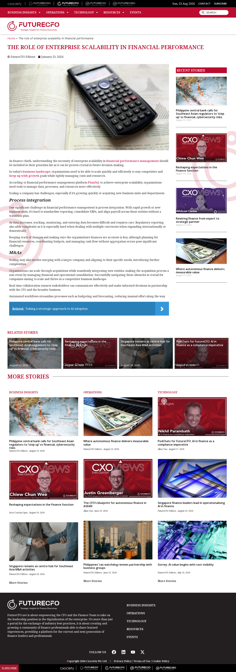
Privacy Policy (122, 661)
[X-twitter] (142, 652)
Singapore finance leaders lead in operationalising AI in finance (191, 504)
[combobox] (214, 12)
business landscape (36, 171)
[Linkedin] (123, 652)
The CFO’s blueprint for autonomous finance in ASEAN (114, 504)
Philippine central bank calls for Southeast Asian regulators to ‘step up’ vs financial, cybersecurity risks (200, 113)
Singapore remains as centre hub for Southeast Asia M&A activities (145, 343)
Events (135, 12)
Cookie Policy (160, 661)
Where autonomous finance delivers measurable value (200, 270)
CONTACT (204, 3)
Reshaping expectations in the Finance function (196, 168)
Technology (84, 12)
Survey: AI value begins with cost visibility (186, 564)
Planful (93, 182)
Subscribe (9, 668)
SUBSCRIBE (220, 3)
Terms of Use (142, 661)
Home (11, 38)
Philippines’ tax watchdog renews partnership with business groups (117, 566)
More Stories (18, 583)
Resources (111, 12)
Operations (55, 12)
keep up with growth (24, 176)
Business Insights (22, 12)
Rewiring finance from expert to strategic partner (197, 220)
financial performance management (132, 161)
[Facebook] (114, 652)
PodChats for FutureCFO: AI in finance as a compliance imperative (199, 343)
